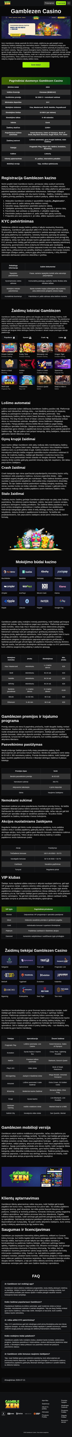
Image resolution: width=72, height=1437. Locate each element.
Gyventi (25, 337)
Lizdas (61, 337)
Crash (43, 337)
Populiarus (8, 337)
